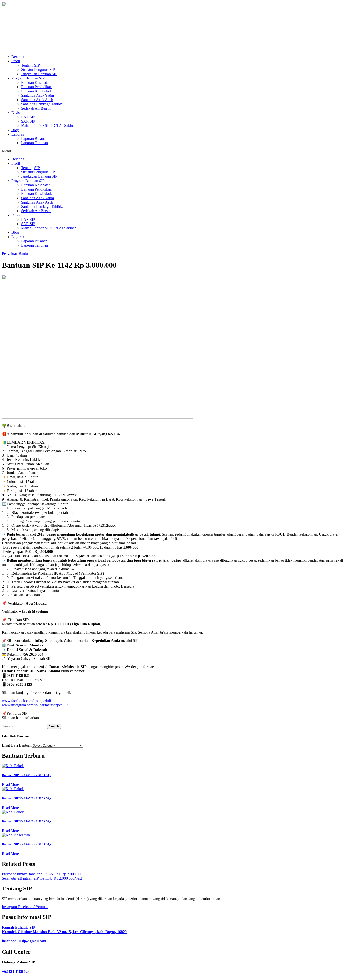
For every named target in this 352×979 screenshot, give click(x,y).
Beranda (17, 57)
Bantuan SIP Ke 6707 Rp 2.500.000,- (26, 798)
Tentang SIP (30, 65)
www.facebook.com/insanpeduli (26, 701)
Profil (15, 61)
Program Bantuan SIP (28, 78)
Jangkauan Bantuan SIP (39, 74)
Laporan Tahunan (34, 143)
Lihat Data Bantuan (17, 745)
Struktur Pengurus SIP (38, 70)
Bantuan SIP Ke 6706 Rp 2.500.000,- (26, 821)
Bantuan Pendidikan (36, 87)
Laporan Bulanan (34, 138)
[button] (176, 151)
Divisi (16, 113)
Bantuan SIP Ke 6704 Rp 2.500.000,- (26, 844)
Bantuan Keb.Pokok (36, 91)
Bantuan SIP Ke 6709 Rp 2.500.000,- (26, 775)
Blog (15, 130)
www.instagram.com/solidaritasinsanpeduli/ (35, 705)
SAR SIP (28, 121)
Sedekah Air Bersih (36, 108)
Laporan (17, 134)
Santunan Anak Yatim (37, 95)
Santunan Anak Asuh (37, 100)
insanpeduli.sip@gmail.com (24, 941)
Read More (10, 784)
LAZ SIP (28, 117)
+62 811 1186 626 (15, 971)
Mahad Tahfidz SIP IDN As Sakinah (48, 126)
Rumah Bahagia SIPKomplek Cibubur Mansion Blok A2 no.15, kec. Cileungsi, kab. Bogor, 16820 (64, 929)
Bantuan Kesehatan (36, 82)
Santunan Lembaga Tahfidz (42, 104)
